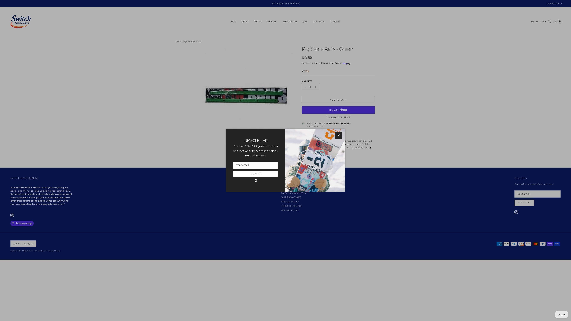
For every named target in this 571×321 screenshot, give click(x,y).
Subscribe (256, 174)
